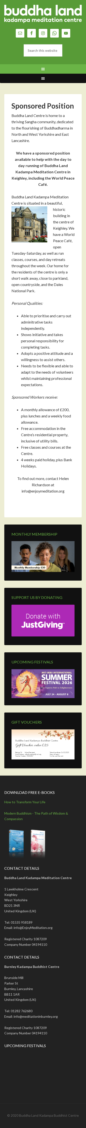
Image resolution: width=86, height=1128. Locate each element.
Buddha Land (43, 17)
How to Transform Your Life (24, 802)
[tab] (67, 695)
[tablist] (69, 695)
